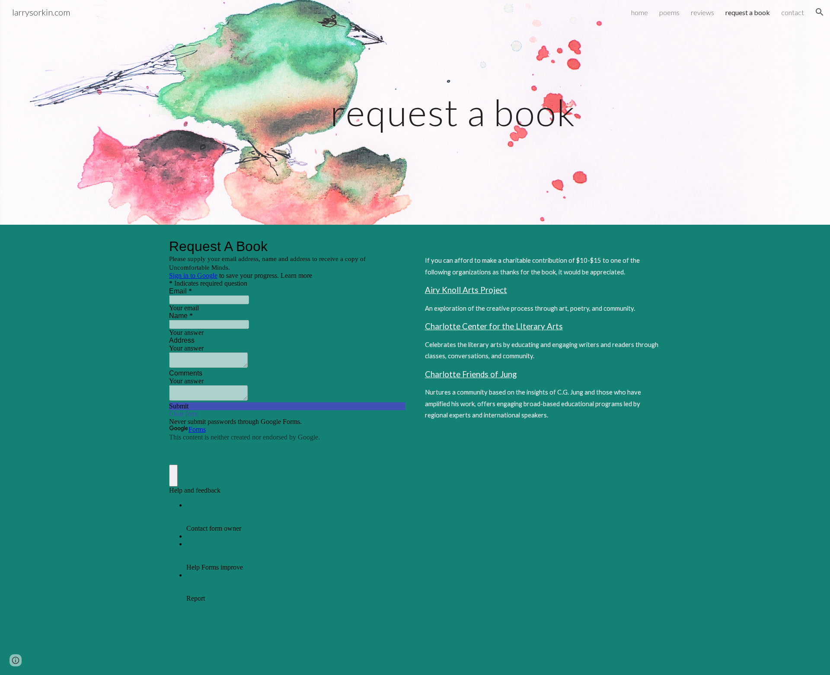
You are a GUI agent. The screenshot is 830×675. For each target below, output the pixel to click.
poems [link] (669, 12)
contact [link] (792, 12)
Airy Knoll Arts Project (466, 290)
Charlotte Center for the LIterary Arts (494, 326)
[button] (819, 12)
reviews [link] (702, 12)
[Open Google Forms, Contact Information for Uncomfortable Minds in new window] (392, 246)
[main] (415, 112)
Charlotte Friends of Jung (471, 374)
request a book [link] (747, 12)
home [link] (639, 12)
